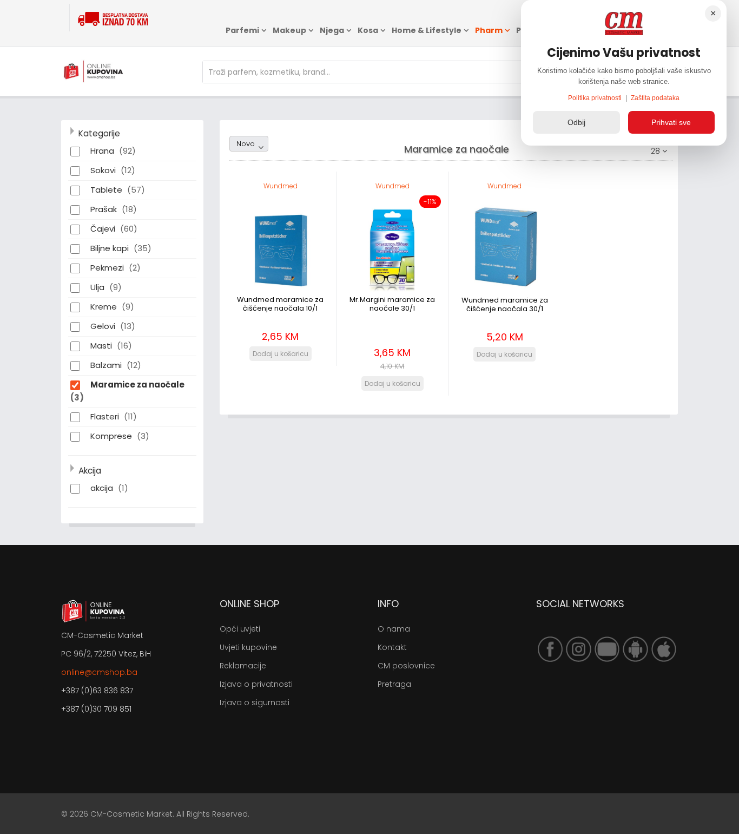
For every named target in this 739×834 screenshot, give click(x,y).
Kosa (368, 30)
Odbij (576, 122)
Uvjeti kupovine (248, 647)
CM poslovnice (406, 665)
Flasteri (105, 416)
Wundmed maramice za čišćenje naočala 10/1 (280, 303)
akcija (102, 488)
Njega (332, 30)
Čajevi (103, 228)
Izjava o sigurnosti (254, 702)
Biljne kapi (110, 248)
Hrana (103, 150)
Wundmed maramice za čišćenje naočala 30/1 (504, 304)
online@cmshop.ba (99, 672)
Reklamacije (243, 665)
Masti (102, 345)
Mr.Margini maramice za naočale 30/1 (392, 303)
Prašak (104, 209)
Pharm (489, 30)
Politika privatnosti (595, 98)
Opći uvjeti (240, 628)
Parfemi (242, 30)
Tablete (107, 189)
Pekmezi (108, 267)
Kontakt (392, 647)
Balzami (107, 365)
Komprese (112, 436)
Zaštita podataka (655, 98)
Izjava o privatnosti (256, 684)
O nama (394, 628)
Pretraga (394, 684)
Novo (245, 144)
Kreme (104, 306)
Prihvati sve (671, 122)
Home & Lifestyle (426, 30)
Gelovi (103, 326)
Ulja (98, 287)
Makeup (289, 30)
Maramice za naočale (137, 384)
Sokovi (104, 170)
